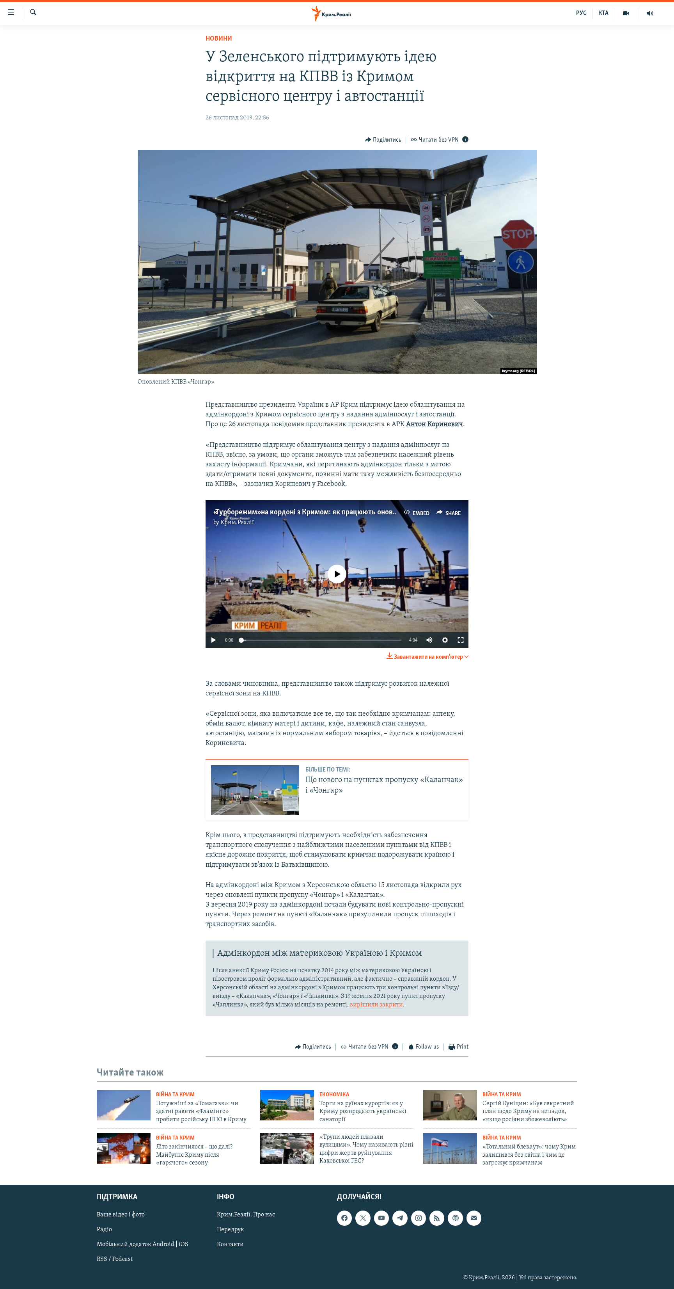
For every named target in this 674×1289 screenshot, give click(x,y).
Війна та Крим (175, 1095)
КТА (603, 13)
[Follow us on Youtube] (381, 1218)
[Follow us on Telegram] (399, 1218)
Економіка (334, 1095)
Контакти (230, 1245)
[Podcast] (455, 1218)
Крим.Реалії (237, 522)
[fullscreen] (460, 640)
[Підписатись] (473, 1218)
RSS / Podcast (115, 1260)
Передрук (230, 1230)
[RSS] (436, 1218)
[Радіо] (650, 13)
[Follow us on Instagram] (418, 1218)
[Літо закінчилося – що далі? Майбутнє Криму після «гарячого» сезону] (124, 1148)
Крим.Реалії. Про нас (246, 1215)
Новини (219, 39)
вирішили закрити (376, 1005)
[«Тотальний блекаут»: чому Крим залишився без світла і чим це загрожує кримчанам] (450, 1148)
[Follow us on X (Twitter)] (362, 1218)
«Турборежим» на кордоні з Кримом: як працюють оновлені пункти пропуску (338, 512)
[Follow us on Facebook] (344, 1218)
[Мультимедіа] (626, 13)
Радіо (104, 1230)
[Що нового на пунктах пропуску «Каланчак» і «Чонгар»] (255, 790)
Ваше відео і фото (121, 1215)
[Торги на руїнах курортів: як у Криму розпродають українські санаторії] (287, 1105)
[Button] (383, 140)
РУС (581, 13)
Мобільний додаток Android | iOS (142, 1245)
